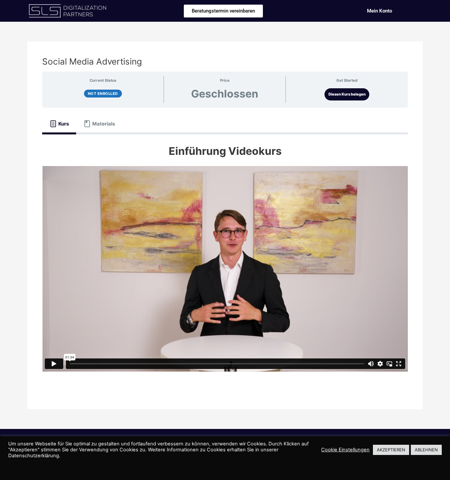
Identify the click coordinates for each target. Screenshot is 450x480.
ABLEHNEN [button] (426, 449)
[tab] (59, 123)
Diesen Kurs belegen (347, 94)
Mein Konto (379, 11)
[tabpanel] (225, 261)
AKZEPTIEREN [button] (391, 449)
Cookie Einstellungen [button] (345, 450)
